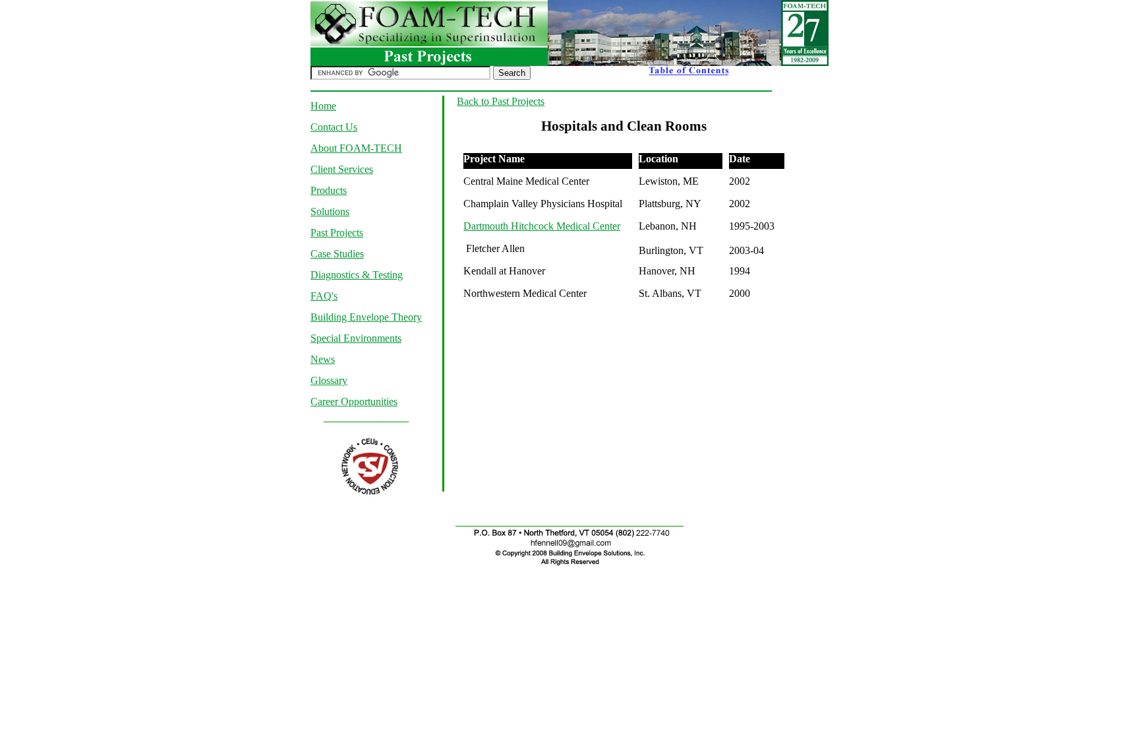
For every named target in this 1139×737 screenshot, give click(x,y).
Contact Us (333, 127)
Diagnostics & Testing (356, 274)
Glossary (328, 380)
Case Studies (337, 253)
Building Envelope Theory (366, 317)
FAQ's (323, 296)
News (322, 359)
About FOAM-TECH (356, 148)
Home (323, 106)
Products (328, 190)
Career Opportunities (353, 401)
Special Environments (355, 338)
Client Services (341, 169)
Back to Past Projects (500, 101)
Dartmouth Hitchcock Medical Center (541, 226)
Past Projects (336, 232)
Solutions (329, 211)
